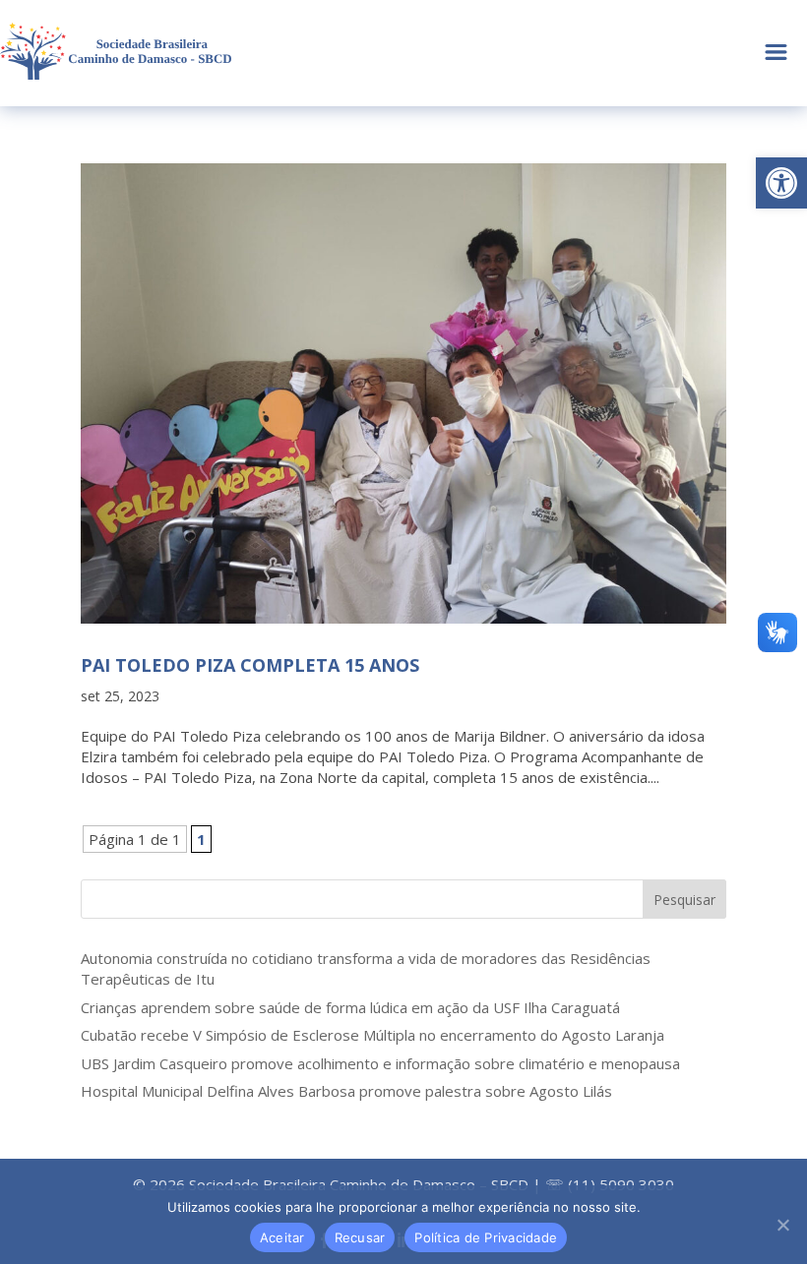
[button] (781, 183)
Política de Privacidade (485, 1237)
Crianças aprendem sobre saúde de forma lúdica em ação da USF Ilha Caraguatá (350, 1007)
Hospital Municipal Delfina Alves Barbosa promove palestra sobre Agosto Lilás (346, 1091)
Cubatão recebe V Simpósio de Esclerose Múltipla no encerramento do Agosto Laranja (372, 1035)
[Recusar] (782, 1224)
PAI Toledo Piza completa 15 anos (250, 665)
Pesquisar (684, 899)
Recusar (360, 1237)
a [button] (776, 53)
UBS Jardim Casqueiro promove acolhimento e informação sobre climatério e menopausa (380, 1063)
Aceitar (282, 1237)
